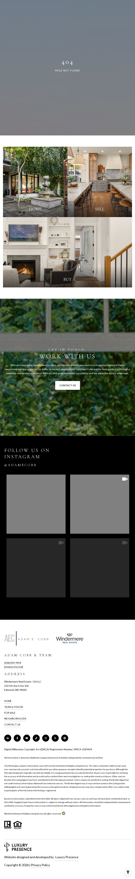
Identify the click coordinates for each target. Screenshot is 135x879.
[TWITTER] (55, 738)
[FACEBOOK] (17, 738)
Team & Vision (13, 706)
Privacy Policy (40, 865)
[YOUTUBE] (26, 738)
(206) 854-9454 (12, 662)
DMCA (44, 749)
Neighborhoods (15, 718)
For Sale (9, 712)
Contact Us (12, 724)
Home (8, 700)
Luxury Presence (67, 857)
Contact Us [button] (67, 385)
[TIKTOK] (36, 738)
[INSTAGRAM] (45, 738)
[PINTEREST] (64, 738)
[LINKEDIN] (7, 738)
